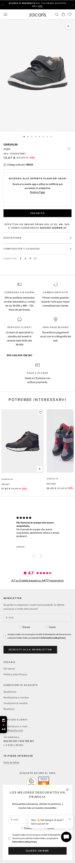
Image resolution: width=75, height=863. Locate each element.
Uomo (50, 828)
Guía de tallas (11, 762)
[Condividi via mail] (35, 258)
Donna (28, 828)
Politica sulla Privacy (15, 674)
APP (40, 6)
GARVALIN (10, 144)
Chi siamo (9, 668)
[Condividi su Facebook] (20, 258)
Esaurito (37, 213)
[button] (34, 556)
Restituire (8, 709)
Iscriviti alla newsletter (30, 649)
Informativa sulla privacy (24, 841)
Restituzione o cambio (16, 697)
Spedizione (9, 691)
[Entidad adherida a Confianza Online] (37, 782)
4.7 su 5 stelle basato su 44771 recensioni (37, 580)
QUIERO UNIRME (37, 850)
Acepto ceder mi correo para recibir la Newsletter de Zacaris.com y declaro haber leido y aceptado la (37, 838)
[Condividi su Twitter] (25, 258)
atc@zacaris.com (13, 730)
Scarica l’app (37, 192)
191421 (5, 484)
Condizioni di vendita (15, 703)
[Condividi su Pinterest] (30, 258)
